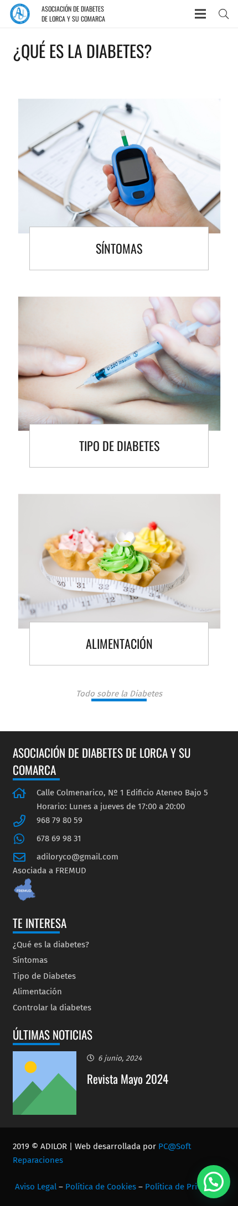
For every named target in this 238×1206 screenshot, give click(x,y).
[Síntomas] (119, 188)
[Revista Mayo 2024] (45, 1058)
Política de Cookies (100, 1187)
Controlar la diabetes (52, 1008)
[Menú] (200, 14)
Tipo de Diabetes (44, 976)
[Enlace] (20, 14)
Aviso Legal (35, 1187)
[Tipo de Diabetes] (119, 385)
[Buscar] (224, 14)
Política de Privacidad (185, 1187)
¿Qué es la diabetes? (51, 945)
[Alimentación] (119, 583)
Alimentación (37, 992)
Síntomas (30, 960)
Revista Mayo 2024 (127, 1078)
